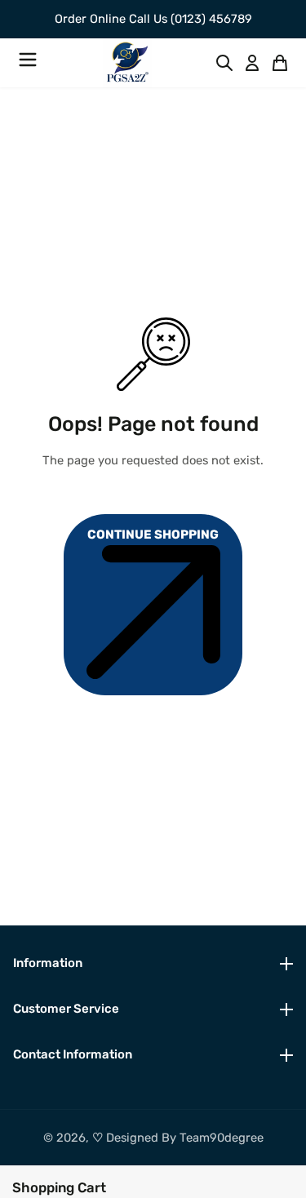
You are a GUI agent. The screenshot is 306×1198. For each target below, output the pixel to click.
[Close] (114, 1186)
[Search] (224, 63)
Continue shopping (153, 534)
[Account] (252, 63)
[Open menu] (27, 62)
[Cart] (280, 63)
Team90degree (222, 1137)
